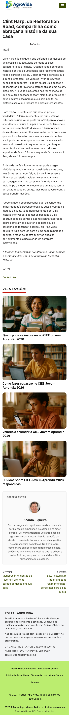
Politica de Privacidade (17, 675)
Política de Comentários (23, 668)
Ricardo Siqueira (35, 520)
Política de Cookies (48, 668)
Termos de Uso (39, 675)
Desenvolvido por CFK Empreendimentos (34, 711)
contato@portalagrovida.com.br (21, 654)
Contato (34, 682)
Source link (9, 277)
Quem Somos (56, 675)
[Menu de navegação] (62, 5)
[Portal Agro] (19, 5)
